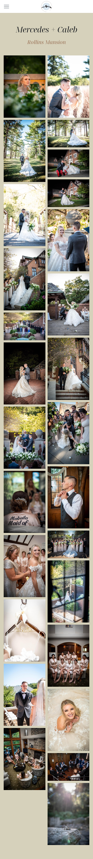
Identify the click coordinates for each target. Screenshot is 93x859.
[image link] (46, 6)
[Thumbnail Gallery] (24, 86)
